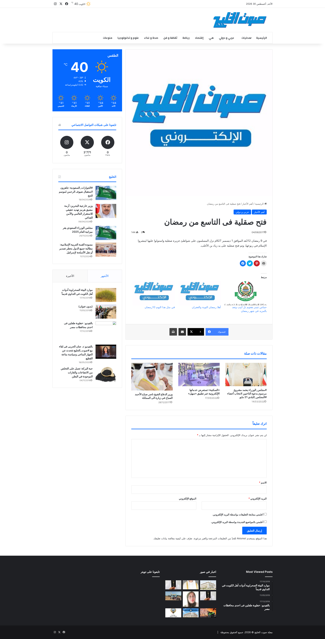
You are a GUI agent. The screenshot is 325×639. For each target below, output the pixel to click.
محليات (246, 37)
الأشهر (105, 276)
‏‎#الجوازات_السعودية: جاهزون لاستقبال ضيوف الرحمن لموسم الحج (76, 191)
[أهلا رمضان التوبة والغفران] (200, 293)
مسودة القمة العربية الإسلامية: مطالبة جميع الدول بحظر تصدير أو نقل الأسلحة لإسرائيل (76, 248)
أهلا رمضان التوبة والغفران (206, 307)
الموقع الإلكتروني (187, 498)
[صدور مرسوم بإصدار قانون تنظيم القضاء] (208, 585)
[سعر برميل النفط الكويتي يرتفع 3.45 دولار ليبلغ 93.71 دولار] (208, 612)
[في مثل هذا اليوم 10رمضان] (154, 293)
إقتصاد (199, 37)
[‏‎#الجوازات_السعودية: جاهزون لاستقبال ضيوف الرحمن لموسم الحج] (106, 193)
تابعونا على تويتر (150, 572)
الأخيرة (70, 276)
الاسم (263, 482)
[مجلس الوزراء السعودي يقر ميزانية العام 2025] (106, 233)
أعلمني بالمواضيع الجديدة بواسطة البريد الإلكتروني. (237, 522)
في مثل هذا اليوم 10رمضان (160, 307)
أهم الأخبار (247, 203)
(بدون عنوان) (85, 306)
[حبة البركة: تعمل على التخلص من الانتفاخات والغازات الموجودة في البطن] (106, 374)
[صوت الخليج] (240, 20)
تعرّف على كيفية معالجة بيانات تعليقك (173, 538)
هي (211, 37)
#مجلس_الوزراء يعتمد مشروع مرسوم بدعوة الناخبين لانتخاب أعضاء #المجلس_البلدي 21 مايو (247, 393)
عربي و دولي (226, 37)
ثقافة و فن (170, 37)
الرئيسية (261, 37)
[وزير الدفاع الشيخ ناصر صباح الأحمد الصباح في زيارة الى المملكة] (152, 377)
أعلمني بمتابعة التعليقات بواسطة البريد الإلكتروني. (237, 514)
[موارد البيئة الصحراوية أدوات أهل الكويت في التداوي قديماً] (106, 295)
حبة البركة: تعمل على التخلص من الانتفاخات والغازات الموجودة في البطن (77, 372)
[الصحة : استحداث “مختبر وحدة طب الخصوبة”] (191, 584)
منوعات (107, 37)
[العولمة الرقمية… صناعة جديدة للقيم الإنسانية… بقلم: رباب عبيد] (191, 599)
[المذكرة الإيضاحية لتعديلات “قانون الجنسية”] (173, 584)
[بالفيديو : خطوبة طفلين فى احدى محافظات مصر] (106, 331)
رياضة (186, 37)
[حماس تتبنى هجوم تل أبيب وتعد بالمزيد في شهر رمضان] (246, 293)
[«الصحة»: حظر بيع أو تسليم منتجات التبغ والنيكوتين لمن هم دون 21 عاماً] (173, 612)
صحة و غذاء (151, 37)
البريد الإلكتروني (257, 498)
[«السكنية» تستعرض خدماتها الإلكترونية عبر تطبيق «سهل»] (199, 374)
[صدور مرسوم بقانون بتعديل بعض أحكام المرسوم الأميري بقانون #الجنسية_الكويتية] (208, 595)
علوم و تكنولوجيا (128, 37)
